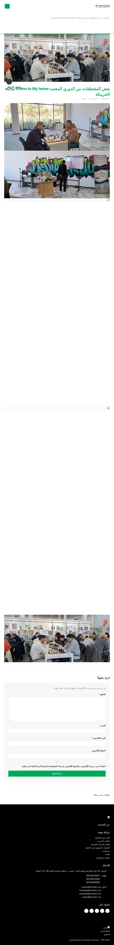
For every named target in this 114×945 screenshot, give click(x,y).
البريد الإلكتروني (98, 738)
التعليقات (84, 99)
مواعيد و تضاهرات (103, 858)
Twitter (102, 911)
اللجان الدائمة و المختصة (100, 844)
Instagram (92, 911)
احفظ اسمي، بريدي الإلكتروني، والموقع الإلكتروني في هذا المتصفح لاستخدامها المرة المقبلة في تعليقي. (63, 766)
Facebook (107, 911)
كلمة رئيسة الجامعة (102, 838)
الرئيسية (106, 18)
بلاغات (107, 854)
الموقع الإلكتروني (99, 750)
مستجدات (106, 851)
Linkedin (86, 911)
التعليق (102, 694)
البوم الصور (93, 99)
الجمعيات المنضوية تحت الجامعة (97, 848)
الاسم (103, 726)
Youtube (97, 911)
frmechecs (105, 99)
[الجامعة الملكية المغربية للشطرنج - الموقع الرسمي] (102, 6)
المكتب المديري (104, 841)
